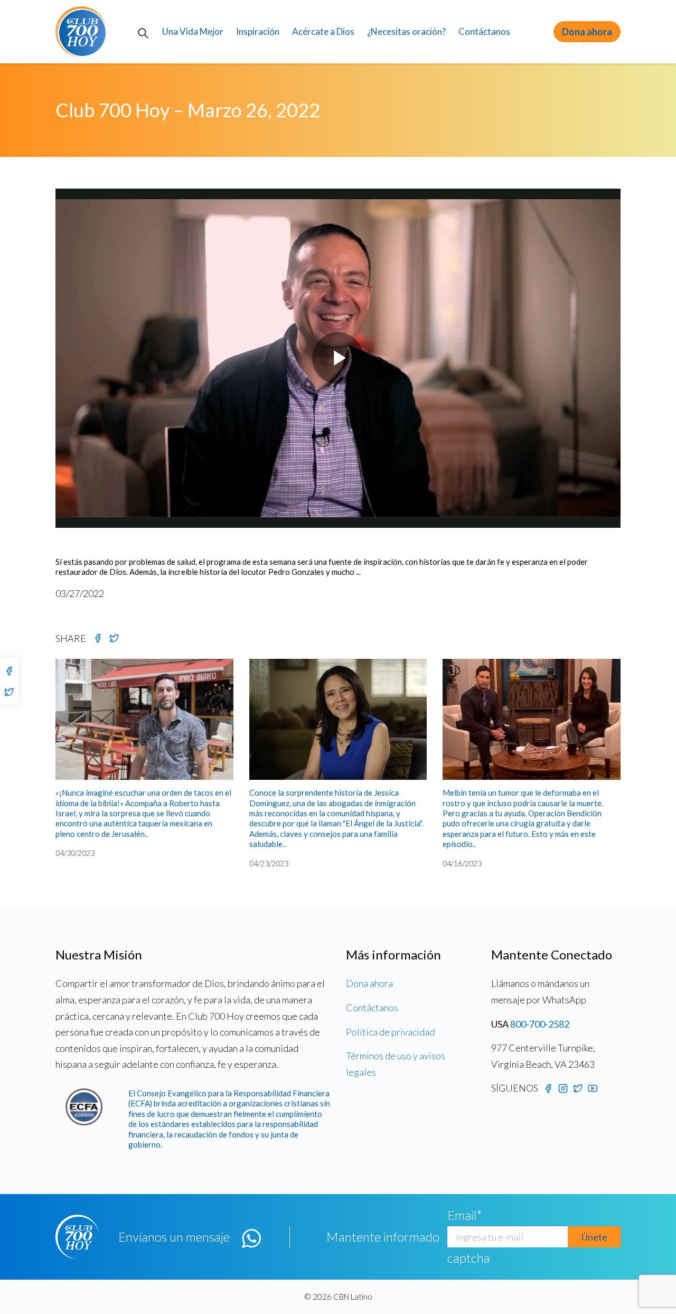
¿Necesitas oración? (406, 31)
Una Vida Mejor (192, 31)
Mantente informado (382, 1236)
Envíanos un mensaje (174, 1236)
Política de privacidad (390, 1032)
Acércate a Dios (323, 31)
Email (464, 1215)
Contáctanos (484, 31)
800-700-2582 (539, 1024)
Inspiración (257, 31)
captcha (468, 1257)
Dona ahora (587, 32)
